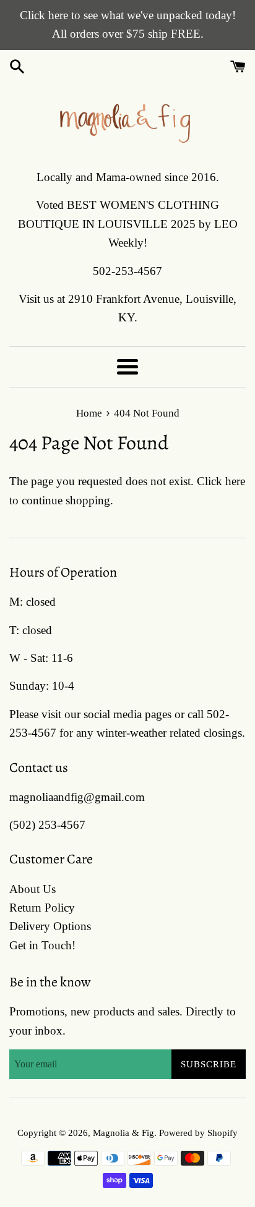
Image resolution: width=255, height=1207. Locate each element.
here (235, 481)
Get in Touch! (42, 945)
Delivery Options (50, 926)
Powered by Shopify (198, 1132)
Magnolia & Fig (123, 1132)
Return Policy (42, 907)
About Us (32, 889)
